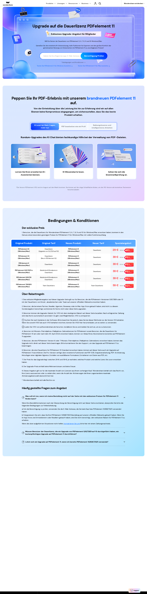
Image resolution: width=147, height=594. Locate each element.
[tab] (45, 126)
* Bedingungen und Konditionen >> (73, 62)
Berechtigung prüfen (94, 56)
